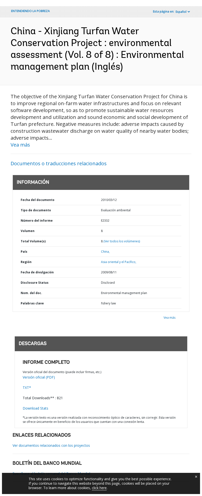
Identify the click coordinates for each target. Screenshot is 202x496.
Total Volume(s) (33, 241)
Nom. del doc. (31, 293)
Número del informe (37, 220)
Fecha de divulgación (37, 272)
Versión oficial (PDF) (39, 377)
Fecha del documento (37, 200)
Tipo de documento (36, 210)
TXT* (27, 387)
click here (99, 487)
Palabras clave (32, 303)
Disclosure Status (35, 283)
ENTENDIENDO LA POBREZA (30, 11)
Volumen (27, 231)
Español (181, 12)
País (24, 251)
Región (26, 262)
